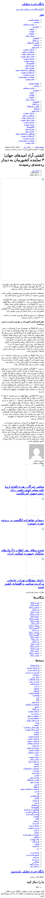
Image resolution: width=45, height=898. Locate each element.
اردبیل (36, 686)
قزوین (36, 791)
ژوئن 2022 (35, 639)
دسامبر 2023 (34, 619)
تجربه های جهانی (27, 54)
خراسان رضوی (33, 741)
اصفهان (36, 691)
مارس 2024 (34, 614)
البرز (37, 698)
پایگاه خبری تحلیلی (33, 4)
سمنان (36, 764)
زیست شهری (29, 61)
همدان (36, 844)
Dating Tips (34, 666)
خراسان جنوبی (33, 739)
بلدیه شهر (35, 47)
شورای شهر (29, 65)
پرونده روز (35, 714)
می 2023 (35, 630)
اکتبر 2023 (35, 623)
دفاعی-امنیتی (34, 750)
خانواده (31, 33)
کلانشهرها (30, 63)
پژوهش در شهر (28, 52)
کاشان (36, 798)
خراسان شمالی (33, 743)
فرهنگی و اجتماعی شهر (25, 70)
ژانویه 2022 (34, 651)
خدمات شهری (28, 59)
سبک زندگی (29, 36)
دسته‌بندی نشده (33, 748)
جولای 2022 (34, 637)
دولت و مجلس (28, 24)
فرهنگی (36, 787)
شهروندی (35, 773)
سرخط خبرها (34, 762)
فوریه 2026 (34, 603)
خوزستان (35, 746)
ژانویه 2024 (34, 616)
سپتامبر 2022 (34, 632)
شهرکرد (36, 771)
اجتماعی (36, 27)
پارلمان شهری (28, 49)
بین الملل (35, 40)
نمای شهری (29, 79)
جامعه (32, 29)
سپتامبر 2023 (34, 626)
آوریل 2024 (35, 612)
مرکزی (36, 830)
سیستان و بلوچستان (31, 768)
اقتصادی (36, 38)
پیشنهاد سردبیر (33, 718)
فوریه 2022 (34, 648)
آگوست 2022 (34, 635)
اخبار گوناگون (34, 679)
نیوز (41, 14)
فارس (36, 784)
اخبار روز (26, 147)
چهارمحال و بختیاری (31, 727)
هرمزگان (35, 841)
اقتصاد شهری (34, 693)
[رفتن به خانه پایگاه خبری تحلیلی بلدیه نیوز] (30, 9)
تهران (37, 723)
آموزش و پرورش (32, 672)
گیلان (37, 819)
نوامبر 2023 (34, 621)
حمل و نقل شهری (27, 56)
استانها (36, 45)
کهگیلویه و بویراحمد (31, 810)
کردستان (35, 800)
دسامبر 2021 (34, 653)
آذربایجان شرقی (33, 668)
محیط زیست (34, 825)
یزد (38, 848)
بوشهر (36, 707)
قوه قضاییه (34, 796)
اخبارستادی (34, 684)
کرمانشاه (35, 805)
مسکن (36, 832)
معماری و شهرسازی (26, 77)
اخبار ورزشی (34, 682)
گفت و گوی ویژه (32, 814)
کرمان (36, 803)
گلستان (36, 816)
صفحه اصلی (39, 147)
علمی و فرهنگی (33, 43)
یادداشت (36, 846)
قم (38, 794)
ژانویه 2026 (34, 605)
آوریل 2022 (35, 644)
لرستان (36, 821)
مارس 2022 (34, 646)
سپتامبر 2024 (34, 607)
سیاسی (36, 22)
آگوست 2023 (34, 628)
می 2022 (35, 642)
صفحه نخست (34, 20)
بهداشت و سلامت (32, 704)
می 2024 (35, 610)
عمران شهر (29, 68)
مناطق (36, 837)
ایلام (37, 700)
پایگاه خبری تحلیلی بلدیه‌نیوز (27, 871)
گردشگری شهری (27, 72)
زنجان (37, 755)
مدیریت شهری (28, 75)
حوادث (31, 31)
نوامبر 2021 (34, 655)
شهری (36, 775)
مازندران (35, 823)
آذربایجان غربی (33, 670)
